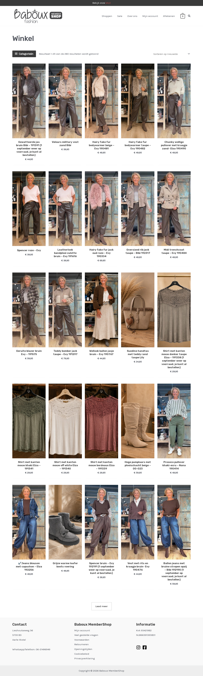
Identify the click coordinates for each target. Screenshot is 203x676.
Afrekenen (169, 16)
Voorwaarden (81, 639)
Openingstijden (83, 649)
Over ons (132, 16)
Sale (119, 16)
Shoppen (107, 16)
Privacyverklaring (84, 658)
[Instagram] (138, 647)
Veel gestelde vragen (86, 634)
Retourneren (81, 644)
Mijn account (150, 16)
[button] (189, 16)
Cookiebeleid (81, 653)
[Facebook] (144, 647)
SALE (108, 2)
